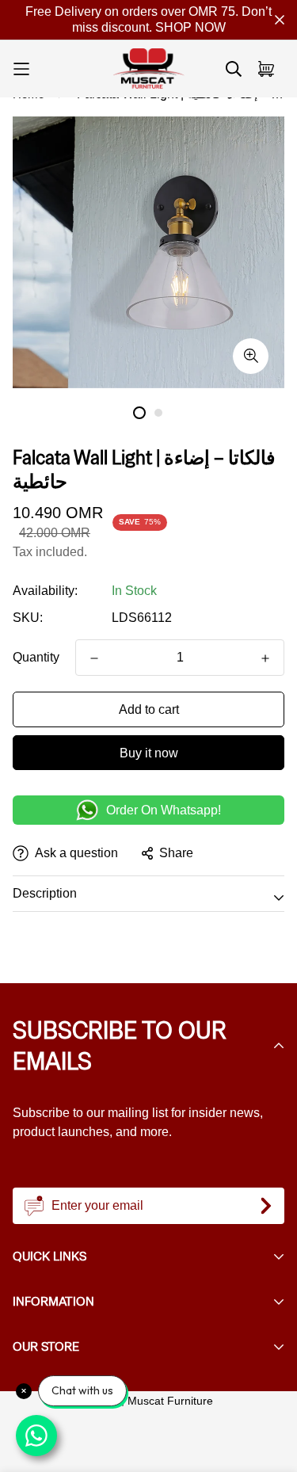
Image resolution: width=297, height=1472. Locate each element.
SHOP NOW (190, 27)
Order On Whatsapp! (163, 810)
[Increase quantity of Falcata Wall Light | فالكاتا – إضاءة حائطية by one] (265, 658)
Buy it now (149, 753)
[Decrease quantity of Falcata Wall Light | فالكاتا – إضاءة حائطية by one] (94, 658)
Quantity (36, 657)
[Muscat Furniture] (149, 68)
